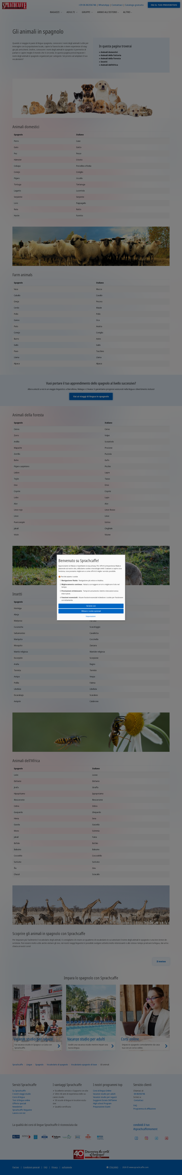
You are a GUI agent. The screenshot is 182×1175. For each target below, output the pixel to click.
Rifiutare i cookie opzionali (91, 611)
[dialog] (91, 587)
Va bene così (91, 606)
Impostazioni (90, 616)
